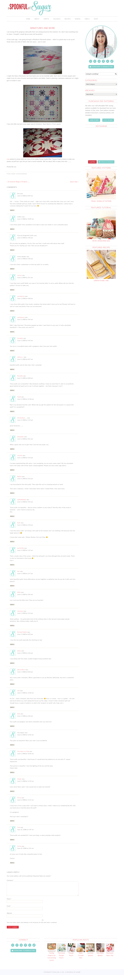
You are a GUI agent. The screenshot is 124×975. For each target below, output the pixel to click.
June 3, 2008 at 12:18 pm (25, 399)
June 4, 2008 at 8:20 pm (25, 672)
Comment (10, 880)
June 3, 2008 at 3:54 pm (25, 502)
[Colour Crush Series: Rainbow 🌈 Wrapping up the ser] (109, 153)
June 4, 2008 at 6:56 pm (25, 653)
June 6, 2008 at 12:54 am (25, 735)
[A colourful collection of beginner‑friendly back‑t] (93, 143)
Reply (12, 210)
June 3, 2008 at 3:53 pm (25, 478)
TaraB (19, 397)
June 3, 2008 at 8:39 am (25, 196)
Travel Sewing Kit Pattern (101, 201)
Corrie (19, 846)
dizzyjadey (20, 436)
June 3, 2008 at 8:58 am (25, 378)
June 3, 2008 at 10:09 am (25, 219)
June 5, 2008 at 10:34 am (25, 753)
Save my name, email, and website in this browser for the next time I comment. (32, 922)
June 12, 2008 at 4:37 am (25, 829)
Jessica (19, 275)
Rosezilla (20, 376)
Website (9, 913)
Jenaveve (20, 611)
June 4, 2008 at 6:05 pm (25, 634)
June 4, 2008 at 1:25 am (25, 550)
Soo (18, 571)
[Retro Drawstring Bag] (101, 224)
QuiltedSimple (21, 499)
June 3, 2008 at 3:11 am (25, 277)
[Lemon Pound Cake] (101, 264)
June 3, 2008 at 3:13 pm (25, 457)
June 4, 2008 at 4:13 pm (25, 613)
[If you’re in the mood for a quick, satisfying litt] (93, 153)
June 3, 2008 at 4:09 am (25, 319)
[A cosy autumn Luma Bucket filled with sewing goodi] (109, 134)
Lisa (8, 159)
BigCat (19, 476)
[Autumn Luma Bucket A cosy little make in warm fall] (109, 143)
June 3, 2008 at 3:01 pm (25, 439)
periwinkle (20, 548)
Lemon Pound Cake (101, 280)
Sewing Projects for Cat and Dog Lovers (52, 956)
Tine (18, 827)
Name (9, 899)
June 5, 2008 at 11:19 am (25, 781)
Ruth (18, 523)
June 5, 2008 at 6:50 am (25, 716)
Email (9, 906)
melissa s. (20, 357)
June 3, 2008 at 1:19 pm (25, 420)
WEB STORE (94, 120)
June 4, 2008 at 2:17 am (25, 573)
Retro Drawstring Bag (101, 241)
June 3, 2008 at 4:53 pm (25, 525)
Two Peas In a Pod (23, 751)
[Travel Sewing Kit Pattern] (101, 184)
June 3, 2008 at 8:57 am (25, 359)
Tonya (19, 797)
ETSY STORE (108, 120)
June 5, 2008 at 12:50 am (25, 693)
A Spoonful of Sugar (40, 8)
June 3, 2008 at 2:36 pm (25, 237)
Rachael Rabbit (22, 632)
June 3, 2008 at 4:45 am (25, 340)
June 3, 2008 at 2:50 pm (25, 258)
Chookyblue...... (22, 418)
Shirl (18, 714)
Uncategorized (21, 173)
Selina (19, 651)
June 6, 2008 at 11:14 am (25, 800)
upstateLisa (21, 296)
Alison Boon (21, 669)
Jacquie (19, 455)
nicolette (20, 338)
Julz (18, 690)
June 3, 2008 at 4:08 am (25, 298)
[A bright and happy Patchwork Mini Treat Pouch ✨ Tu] (93, 134)
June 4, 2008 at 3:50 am (25, 594)
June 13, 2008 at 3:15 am (25, 848)
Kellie (19, 592)
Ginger (19, 779)
